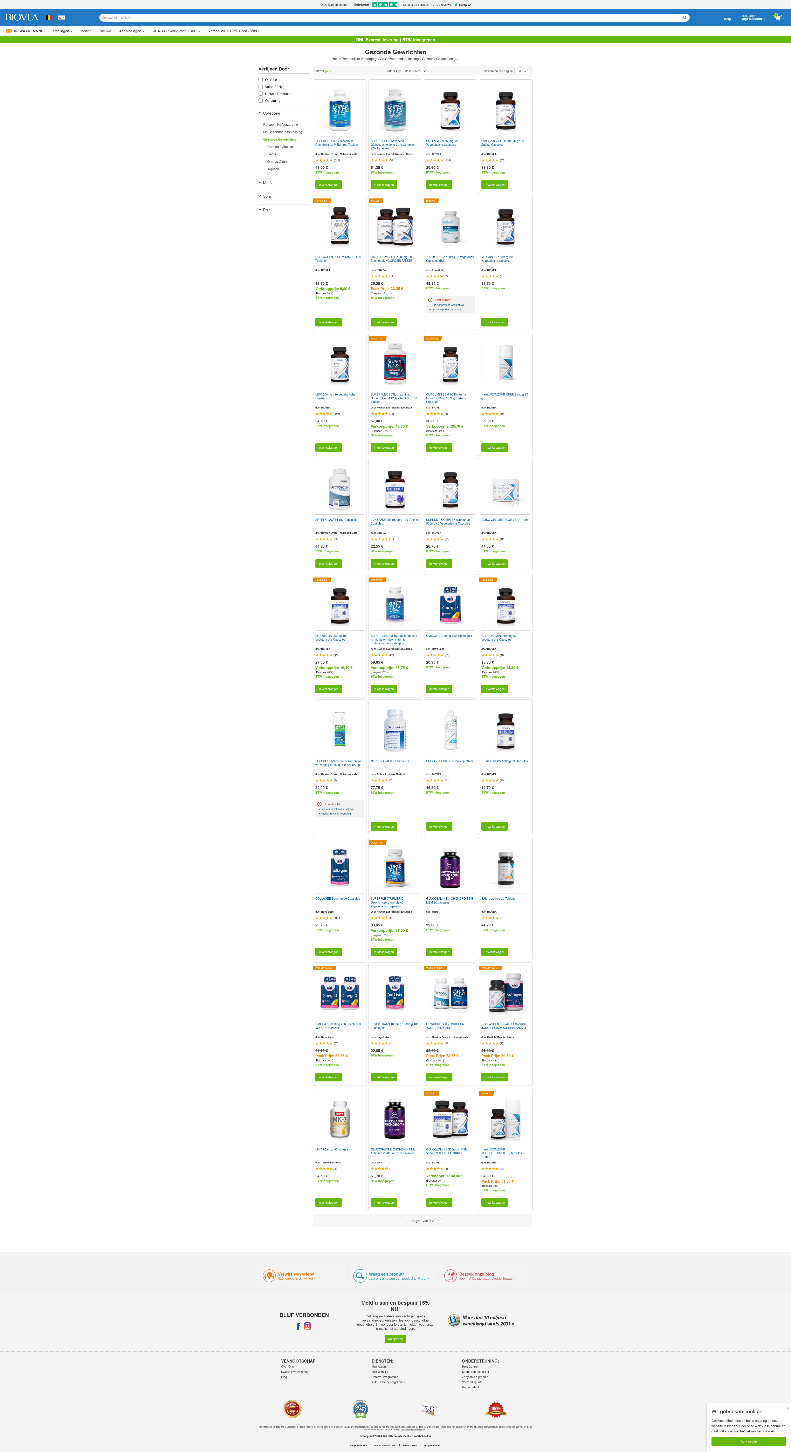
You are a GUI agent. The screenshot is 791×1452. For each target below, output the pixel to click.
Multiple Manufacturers (500, 1037)
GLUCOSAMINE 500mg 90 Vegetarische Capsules (499, 637)
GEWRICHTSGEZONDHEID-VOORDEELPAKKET (445, 1025)
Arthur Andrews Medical (391, 774)
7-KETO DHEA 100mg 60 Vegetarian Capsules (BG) (450, 258)
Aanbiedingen (130, 30)
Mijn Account (380, 1366)
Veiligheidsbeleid (432, 1445)
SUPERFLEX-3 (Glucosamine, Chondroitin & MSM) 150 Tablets (336, 142)
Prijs (267, 209)
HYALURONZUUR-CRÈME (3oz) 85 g (504, 396)
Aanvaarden (749, 1441)
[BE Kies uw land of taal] (50, 17)
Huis (335, 58)
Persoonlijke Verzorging (359, 58)
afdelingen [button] (61, 30)
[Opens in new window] (298, 1326)
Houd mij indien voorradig (447, 309)
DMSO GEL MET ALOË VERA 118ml (505, 519)
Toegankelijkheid (358, 1445)
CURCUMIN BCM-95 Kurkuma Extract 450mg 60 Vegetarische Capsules (446, 398)
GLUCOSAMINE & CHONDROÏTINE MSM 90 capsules (449, 900)
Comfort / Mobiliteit (281, 146)
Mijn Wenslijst (380, 1372)
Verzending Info (472, 1382)
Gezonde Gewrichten (279, 139)
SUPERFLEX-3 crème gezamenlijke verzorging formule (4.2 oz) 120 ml (338, 762)
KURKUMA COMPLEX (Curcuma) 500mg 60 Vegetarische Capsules (448, 521)
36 (519, 71)
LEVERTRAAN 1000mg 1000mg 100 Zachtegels (395, 1025)
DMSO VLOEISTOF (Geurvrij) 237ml (450, 761)
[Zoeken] (685, 18)
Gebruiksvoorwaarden (385, 1445)
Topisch (273, 169)
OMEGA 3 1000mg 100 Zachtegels (449, 635)
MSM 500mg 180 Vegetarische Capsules (335, 396)
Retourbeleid (470, 1387)
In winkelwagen (328, 184)
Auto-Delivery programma (388, 1382)
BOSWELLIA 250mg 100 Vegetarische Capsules (331, 637)
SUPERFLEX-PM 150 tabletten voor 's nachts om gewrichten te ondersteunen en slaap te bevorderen (394, 639)
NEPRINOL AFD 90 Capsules (390, 761)
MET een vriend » (234, 30)
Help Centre (470, 1366)
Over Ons (287, 1366)
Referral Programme (385, 1377)
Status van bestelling (475, 1372)
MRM (435, 911)
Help (727, 18)
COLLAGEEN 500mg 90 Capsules (337, 898)
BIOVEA (436, 154)
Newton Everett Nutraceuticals (339, 154)
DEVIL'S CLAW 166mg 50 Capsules (504, 761)
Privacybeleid (410, 1445)
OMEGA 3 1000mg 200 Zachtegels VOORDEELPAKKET (338, 1025)
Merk (267, 182)
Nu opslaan (395, 1339)
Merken (86, 30)
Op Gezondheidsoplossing (400, 58)
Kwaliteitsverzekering (295, 1372)
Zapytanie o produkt (475, 1377)
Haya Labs (438, 649)
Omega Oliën (277, 161)
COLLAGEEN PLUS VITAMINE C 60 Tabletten (338, 258)
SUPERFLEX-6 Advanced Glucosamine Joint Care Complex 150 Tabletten (392, 144)
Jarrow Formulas (331, 1162)
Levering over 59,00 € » (176, 30)
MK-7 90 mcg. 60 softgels (332, 1149)
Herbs (271, 154)
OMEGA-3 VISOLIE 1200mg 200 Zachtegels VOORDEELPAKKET (392, 258)
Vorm (267, 196)
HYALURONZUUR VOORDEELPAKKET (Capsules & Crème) (503, 1153)
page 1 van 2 (421, 1220)
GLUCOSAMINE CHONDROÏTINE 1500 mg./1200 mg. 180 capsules (393, 1151)
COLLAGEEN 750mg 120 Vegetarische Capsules (442, 142)
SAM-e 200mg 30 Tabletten (499, 898)
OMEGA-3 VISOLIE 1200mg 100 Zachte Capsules (502, 142)
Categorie (271, 113)
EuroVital (437, 270)
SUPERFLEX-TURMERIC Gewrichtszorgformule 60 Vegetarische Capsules (387, 902)
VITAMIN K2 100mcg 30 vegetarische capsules (497, 258)
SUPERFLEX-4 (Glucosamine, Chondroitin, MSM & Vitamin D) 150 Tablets (394, 398)
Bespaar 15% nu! (29, 30)
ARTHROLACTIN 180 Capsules (336, 519)
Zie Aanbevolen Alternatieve (449, 304)
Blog (284, 1377)
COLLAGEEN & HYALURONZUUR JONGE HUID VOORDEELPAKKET (504, 1025)
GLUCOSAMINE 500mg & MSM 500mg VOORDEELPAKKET (447, 1151)
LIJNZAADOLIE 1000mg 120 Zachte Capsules (394, 521)
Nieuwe (105, 30)
